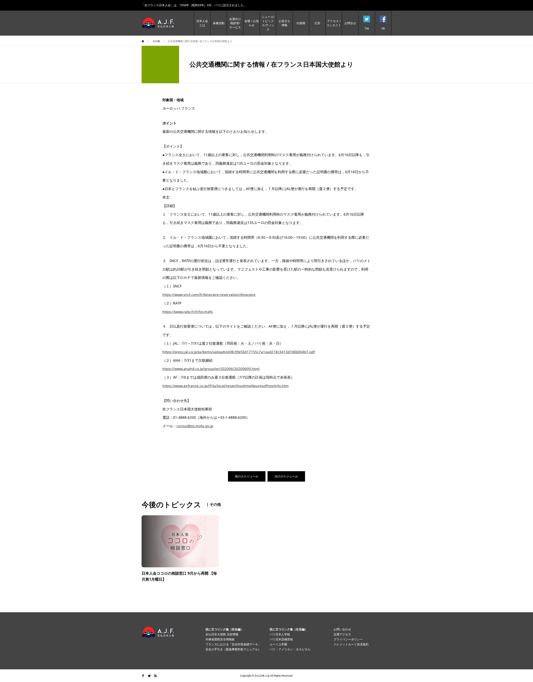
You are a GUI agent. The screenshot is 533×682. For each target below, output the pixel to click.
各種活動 (218, 23)
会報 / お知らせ (251, 23)
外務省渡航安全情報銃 (220, 639)
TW (367, 28)
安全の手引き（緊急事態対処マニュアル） (233, 649)
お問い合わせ (342, 629)
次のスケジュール (286, 476)
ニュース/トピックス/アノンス (268, 23)
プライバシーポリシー (348, 639)
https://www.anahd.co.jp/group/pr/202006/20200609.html (210, 368)
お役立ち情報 (284, 23)
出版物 (300, 23)
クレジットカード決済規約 (351, 644)
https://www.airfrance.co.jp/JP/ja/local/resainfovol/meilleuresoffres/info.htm (225, 385)
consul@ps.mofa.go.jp (195, 426)
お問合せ (350, 23)
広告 (317, 23)
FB (383, 28)
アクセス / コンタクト (333, 23)
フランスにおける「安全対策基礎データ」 (233, 644)
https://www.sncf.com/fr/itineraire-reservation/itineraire (208, 294)
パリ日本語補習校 (281, 639)
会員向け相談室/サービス (235, 23)
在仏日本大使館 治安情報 (221, 634)
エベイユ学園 (278, 644)
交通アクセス (342, 634)
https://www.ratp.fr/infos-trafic (187, 311)
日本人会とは (202, 23)
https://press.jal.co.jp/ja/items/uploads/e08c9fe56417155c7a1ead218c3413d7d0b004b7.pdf (238, 351)
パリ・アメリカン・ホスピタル (290, 649)
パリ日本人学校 (280, 634)
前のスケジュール (246, 476)
